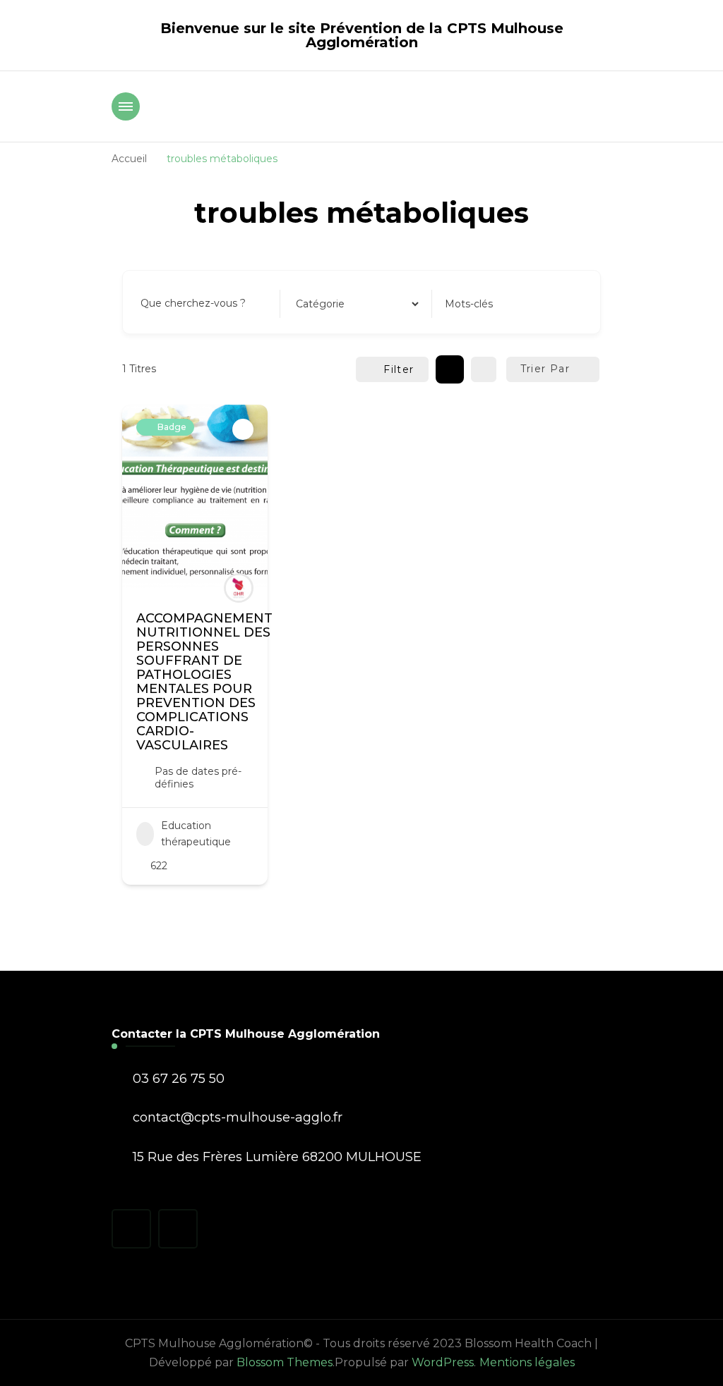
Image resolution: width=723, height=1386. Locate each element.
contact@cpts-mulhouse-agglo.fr (237, 1117)
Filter (398, 369)
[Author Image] (238, 588)
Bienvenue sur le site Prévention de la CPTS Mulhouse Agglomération (361, 35)
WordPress (443, 1362)
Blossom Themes (285, 1362)
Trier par (545, 368)
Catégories (320, 303)
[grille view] (450, 369)
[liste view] (484, 369)
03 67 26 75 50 (179, 1078)
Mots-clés (469, 304)
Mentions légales (527, 1362)
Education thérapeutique (196, 834)
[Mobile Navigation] (126, 106)
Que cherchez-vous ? (193, 303)
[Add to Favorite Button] (242, 429)
